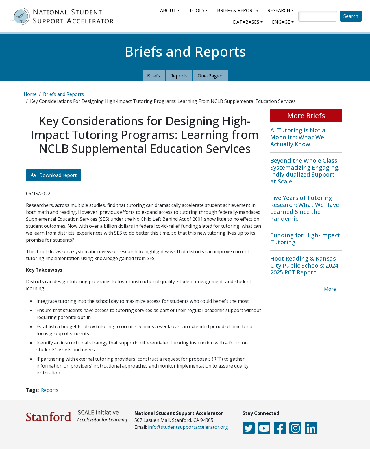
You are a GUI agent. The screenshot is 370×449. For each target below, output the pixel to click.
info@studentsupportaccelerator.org (188, 427)
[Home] (63, 16)
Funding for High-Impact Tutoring (305, 238)
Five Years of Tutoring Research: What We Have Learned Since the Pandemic (304, 208)
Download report (58, 175)
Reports (179, 76)
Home (30, 94)
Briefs (153, 76)
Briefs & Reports (237, 10)
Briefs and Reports (63, 94)
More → (333, 289)
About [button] (168, 10)
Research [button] (278, 10)
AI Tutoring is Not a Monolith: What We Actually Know (297, 137)
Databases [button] (246, 22)
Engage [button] (281, 22)
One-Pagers (211, 76)
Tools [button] (196, 10)
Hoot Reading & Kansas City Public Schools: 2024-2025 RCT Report (305, 265)
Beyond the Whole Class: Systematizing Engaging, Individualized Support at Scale (305, 171)
